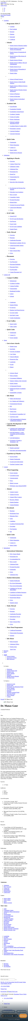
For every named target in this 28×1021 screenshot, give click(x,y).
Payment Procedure (15, 199)
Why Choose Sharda (15, 554)
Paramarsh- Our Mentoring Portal (15, 686)
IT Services (13, 307)
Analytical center (14, 416)
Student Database (14, 502)
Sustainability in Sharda (16, 392)
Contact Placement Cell (15, 272)
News (11, 480)
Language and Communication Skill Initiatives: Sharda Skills (17, 429)
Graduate (12, 26)
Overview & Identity (15, 351)
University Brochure (15, 133)
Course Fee (6, 888)
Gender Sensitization (15, 318)
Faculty (12, 364)
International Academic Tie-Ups (18, 243)
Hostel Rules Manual (15, 597)
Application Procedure (15, 240)
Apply (5, 655)
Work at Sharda (14, 375)
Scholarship (13, 179)
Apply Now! (4, 5)
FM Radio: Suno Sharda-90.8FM (18, 486)
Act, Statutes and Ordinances (17, 401)
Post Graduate (13, 29)
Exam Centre (13, 224)
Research (6, 650)
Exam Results (13, 106)
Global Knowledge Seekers (16, 245)
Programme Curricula (15, 128)
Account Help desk (8, 916)
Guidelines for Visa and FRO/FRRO (16, 589)
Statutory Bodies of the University (18, 381)
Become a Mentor (14, 499)
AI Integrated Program (15, 386)
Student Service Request (16, 152)
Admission (6, 885)
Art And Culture (14, 312)
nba (11, 531)
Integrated (12, 37)
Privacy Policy (23, 994)
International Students (11, 657)
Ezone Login (10, 685)
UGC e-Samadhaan (8, 946)
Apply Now (13, 649)
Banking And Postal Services (17, 310)
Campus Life (7, 274)
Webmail (9, 675)
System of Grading (14, 117)
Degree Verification (15, 119)
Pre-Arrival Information (16, 583)
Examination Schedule (15, 109)
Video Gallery (13, 326)
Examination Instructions (16, 595)
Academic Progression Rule (17, 523)
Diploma (12, 34)
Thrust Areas (13, 411)
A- (4, 9)
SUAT (5, 913)
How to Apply (13, 194)
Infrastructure (13, 281)
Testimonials (13, 142)
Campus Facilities (14, 286)
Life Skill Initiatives (15, 438)
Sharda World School (9, 927)
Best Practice (13, 409)
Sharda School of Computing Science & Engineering (17, 48)
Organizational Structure (16, 403)
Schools (12, 296)
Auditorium (13, 302)
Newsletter (12, 248)
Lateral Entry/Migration (16, 207)
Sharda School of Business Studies (18, 45)
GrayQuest (3, 15)
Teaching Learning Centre (16, 464)
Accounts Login (11, 689)
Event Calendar (14, 337)
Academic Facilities (15, 283)
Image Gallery (13, 150)
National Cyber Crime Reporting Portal (13, 950)
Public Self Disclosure (15, 398)
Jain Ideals (12, 349)
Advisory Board (14, 373)
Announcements (14, 478)
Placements (6, 921)
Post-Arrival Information (16, 586)
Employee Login (11, 684)
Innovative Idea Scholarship (17, 182)
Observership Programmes (16, 633)
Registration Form (14, 513)
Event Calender (10, 688)
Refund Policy (13, 202)
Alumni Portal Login (12, 670)
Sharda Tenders (14, 383)
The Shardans (13, 529)
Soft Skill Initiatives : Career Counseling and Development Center (17, 434)
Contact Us (12, 147)
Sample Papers (13, 229)
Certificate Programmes (15, 630)
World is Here (13, 646)
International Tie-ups (15, 616)
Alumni (5, 941)
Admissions (6, 155)
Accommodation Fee (15, 559)
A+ (4, 8)
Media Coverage (14, 483)
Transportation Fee (14, 177)
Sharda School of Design (16, 60)
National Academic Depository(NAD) (14, 122)
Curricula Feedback (15, 131)
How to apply (13, 561)
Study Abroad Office (15, 250)
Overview (12, 161)
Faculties (6, 937)
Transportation (13, 288)
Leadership (12, 362)
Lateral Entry (7, 892)
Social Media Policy (9, 953)
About (5, 340)
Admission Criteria (14, 166)
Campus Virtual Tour (15, 164)
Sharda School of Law (15, 66)
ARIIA (5, 951)
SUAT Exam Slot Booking (16, 218)
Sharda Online (13, 73)
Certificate (12, 39)
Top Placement (13, 262)
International (7, 548)
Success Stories (14, 456)
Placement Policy (14, 267)
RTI (11, 406)
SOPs (11, 518)
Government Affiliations (16, 378)
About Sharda (7, 925)
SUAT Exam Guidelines (16, 226)
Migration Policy (14, 516)
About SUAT (13, 216)
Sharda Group (13, 346)
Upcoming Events (14, 475)
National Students (11, 656)
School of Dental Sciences (16, 79)
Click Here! (3, 2)
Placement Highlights (15, 264)
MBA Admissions (10, 659)
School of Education (15, 96)
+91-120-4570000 (5, 986)
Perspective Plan (14, 359)
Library (12, 293)
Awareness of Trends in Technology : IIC (16, 441)
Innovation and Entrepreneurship (18, 450)
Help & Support (14, 641)
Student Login (10, 672)
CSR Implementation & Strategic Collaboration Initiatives (18, 420)
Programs (12, 237)
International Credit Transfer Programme (14, 954)
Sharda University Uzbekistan (11, 928)
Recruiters (6, 923)
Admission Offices (14, 644)
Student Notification (15, 580)
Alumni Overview (14, 494)
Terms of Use (4, 995)
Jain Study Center (14, 315)
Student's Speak (14, 602)
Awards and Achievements (16, 461)
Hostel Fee (12, 174)
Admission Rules (14, 564)
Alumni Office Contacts (16, 497)
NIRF (5, 909)
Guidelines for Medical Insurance (18, 592)
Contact (9, 696)
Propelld (8, 15)
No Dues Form (10, 677)
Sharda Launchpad (14, 448)
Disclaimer (16, 994)
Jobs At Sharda (10, 695)
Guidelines (12, 521)
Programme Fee (14, 171)
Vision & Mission (14, 356)
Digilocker (9, 669)
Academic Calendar (15, 114)
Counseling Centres (15, 197)
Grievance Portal (11, 693)
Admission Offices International (11, 911)
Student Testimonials (15, 459)
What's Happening (14, 145)
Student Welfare (14, 305)
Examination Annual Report (17, 111)
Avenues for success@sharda (17, 205)
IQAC (5, 652)
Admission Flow (14, 169)
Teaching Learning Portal (13, 692)
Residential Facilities (15, 291)
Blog (5, 944)
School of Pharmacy (15, 94)
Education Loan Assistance (16, 192)
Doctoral (12, 31)
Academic (6, 20)
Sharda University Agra (9, 930)
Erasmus (12, 635)
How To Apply (7, 886)
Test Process (13, 221)
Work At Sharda (8, 939)
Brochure (12, 511)
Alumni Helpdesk (14, 505)
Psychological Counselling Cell (17, 414)
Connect (6, 467)
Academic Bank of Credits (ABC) (18, 126)
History (12, 367)
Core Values (13, 354)
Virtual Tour (4, 989)
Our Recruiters (13, 269)
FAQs (11, 210)
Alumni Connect (14, 492)
